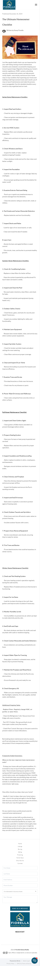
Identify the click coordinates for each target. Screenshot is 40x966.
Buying (20, 849)
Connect (20, 863)
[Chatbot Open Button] (34, 960)
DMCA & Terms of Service (24, 963)
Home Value (19, 858)
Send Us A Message (20, 908)
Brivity (18, 961)
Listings (20, 846)
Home (20, 843)
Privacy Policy (10, 963)
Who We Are (20, 860)
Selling (20, 852)
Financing (20, 855)
